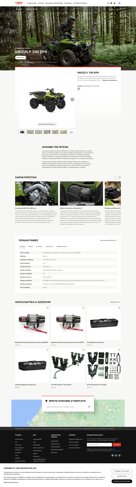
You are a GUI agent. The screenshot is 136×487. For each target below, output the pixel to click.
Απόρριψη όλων (122, 476)
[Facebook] (112, 455)
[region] (68, 475)
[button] (22, 132)
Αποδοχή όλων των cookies (121, 481)
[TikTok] (119, 455)
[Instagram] (116, 455)
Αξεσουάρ (111, 9)
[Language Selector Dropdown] (119, 3)
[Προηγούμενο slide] (115, 177)
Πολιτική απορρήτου (115, 450)
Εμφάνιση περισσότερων (11, 482)
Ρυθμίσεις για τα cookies (122, 471)
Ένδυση (118, 9)
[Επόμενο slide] (119, 177)
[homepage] (19, 3)
